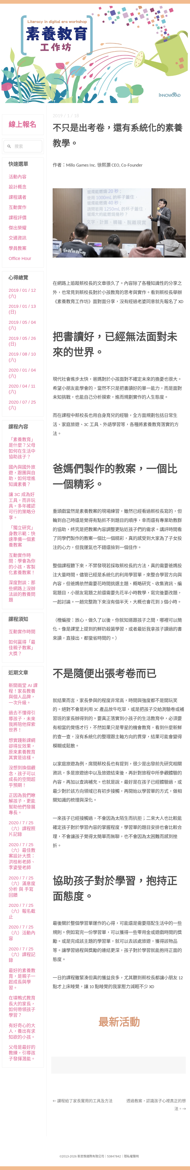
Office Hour (20, 258)
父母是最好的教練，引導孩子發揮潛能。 (22, 1053)
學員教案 (17, 248)
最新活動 (119, 1023)
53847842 (114, 1156)
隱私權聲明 (131, 1156)
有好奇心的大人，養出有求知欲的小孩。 (22, 1031)
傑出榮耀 (17, 227)
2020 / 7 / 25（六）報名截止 (22, 911)
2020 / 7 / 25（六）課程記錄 (22, 954)
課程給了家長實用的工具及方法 (83, 1101)
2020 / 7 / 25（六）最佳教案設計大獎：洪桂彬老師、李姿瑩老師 (22, 856)
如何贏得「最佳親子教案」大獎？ (22, 648)
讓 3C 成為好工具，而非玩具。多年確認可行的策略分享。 (22, 506)
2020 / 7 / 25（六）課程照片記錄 (22, 828)
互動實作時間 (22, 631)
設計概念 (17, 187)
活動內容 (17, 176)
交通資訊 (17, 238)
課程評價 (17, 217)
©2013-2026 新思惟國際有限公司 (82, 1156)
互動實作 (17, 207)
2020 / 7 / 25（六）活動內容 (22, 933)
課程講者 (17, 197)
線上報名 (22, 124)
